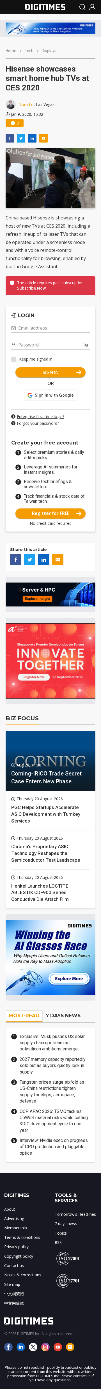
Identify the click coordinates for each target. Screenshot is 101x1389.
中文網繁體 (14, 1293)
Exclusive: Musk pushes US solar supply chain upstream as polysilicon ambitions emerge (52, 1043)
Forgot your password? (38, 423)
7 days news (66, 1223)
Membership (15, 1227)
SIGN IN (51, 372)
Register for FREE (50, 513)
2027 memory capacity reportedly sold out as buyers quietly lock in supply (53, 1066)
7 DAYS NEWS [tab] (63, 1015)
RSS (58, 1242)
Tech (29, 50)
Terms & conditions (22, 1237)
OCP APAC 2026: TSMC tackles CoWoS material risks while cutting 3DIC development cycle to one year (54, 1121)
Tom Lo (26, 104)
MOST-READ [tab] (24, 1015)
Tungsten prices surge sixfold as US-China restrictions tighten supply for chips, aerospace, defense (52, 1091)
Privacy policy (16, 1246)
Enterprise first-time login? (40, 416)
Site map (12, 1284)
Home (11, 50)
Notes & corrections (22, 1274)
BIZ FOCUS (22, 718)
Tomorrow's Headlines (75, 1214)
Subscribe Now (31, 288)
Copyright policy (18, 1256)
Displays (49, 50)
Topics (61, 1233)
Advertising (14, 1218)
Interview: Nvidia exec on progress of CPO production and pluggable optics (54, 1147)
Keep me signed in (35, 359)
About (9, 1209)
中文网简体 (14, 1303)
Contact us (14, 1265)
